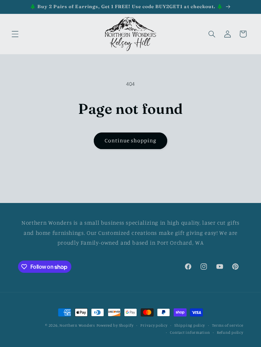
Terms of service (227, 325)
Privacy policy (153, 325)
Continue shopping (131, 140)
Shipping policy (189, 325)
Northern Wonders (77, 325)
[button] (15, 34)
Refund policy (230, 332)
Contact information (190, 332)
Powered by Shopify (115, 325)
